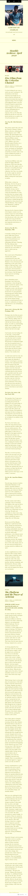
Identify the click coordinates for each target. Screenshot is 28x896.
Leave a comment (10, 87)
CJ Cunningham (18, 86)
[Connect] (14, 1)
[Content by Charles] (14, 15)
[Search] (18, 1)
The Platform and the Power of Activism (14, 594)
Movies (7, 75)
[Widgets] (9, 1)
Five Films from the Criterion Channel (13, 80)
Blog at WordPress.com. (14, 892)
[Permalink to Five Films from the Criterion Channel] (14, 69)
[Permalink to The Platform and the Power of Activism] (14, 580)
